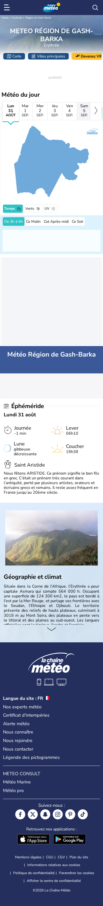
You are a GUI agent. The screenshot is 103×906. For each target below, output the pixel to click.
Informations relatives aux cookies (53, 865)
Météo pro (13, 790)
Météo (5, 18)
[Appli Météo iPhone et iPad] (33, 839)
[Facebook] (20, 814)
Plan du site (79, 857)
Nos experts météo (22, 707)
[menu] (8, 8)
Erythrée (17, 18)
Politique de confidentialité (33, 873)
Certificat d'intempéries (26, 715)
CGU (49, 857)
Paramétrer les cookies (76, 873)
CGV (61, 857)
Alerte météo (16, 724)
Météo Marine (17, 782)
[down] (52, 630)
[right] (96, 111)
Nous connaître (18, 732)
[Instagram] (58, 814)
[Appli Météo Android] (69, 839)
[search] (95, 8)
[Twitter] (33, 814)
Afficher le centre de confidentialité (54, 881)
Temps (9, 208)
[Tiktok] (83, 814)
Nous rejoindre (17, 741)
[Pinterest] (70, 814)
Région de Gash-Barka (38, 18)
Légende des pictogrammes (31, 757)
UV (47, 208)
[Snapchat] (45, 814)
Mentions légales (28, 857)
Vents (29, 208)
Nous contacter (18, 749)
